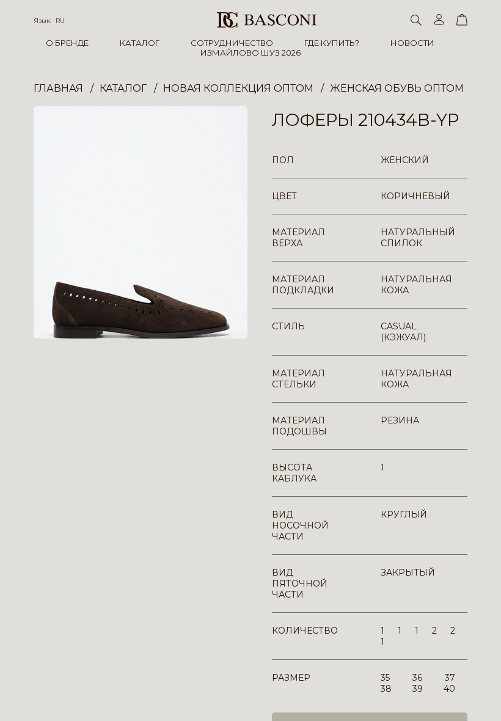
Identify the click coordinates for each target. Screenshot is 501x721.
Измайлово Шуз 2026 (250, 52)
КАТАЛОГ (139, 43)
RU (60, 20)
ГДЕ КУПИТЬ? (331, 43)
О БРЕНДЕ (67, 43)
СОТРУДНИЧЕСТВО (232, 43)
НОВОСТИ (412, 43)
